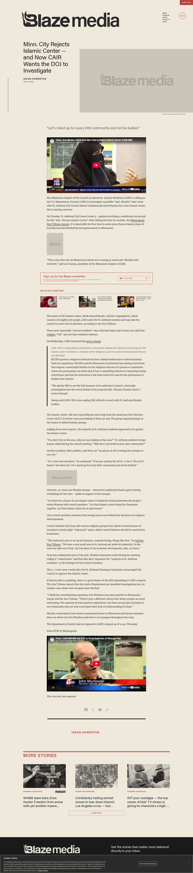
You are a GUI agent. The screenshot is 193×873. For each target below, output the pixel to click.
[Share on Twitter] (93, 709)
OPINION (166, 15)
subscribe (186, 2)
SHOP (165, 21)
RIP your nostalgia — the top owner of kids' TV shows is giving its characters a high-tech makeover (147, 802)
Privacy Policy (65, 279)
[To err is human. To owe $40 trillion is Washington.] (48, 301)
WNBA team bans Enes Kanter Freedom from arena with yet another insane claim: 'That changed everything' (43, 802)
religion (51, 334)
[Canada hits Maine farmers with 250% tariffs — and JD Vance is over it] (125, 301)
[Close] (189, 863)
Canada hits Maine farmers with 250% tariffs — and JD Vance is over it (143, 298)
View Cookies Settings (148, 863)
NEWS (165, 13)
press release (93, 341)
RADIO (165, 17)
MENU (182, 16)
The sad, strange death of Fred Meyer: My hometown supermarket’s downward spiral (104, 298)
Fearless (60, 792)
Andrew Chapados (32, 792)
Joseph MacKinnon (84, 792)
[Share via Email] (100, 709)
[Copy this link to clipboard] (107, 709)
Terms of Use (75, 279)
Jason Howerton (34, 79)
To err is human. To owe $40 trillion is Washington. (66, 297)
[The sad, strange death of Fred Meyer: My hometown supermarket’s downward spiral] (87, 301)
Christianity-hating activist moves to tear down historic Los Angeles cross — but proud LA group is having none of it (95, 802)
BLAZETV (166, 19)
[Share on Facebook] (86, 709)
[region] (96, 864)
